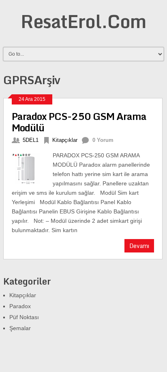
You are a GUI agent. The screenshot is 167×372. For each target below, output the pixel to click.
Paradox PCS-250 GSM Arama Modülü (79, 121)
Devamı (139, 245)
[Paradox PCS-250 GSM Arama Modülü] (32, 167)
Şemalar (20, 328)
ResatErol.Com (83, 21)
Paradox (20, 306)
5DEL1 (31, 140)
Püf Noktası (24, 317)
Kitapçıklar (64, 140)
